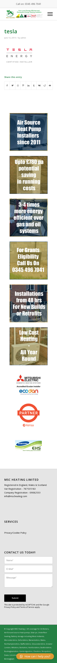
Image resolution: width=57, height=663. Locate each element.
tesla (10, 31)
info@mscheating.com (15, 496)
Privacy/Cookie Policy (15, 532)
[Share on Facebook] (7, 85)
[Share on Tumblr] (33, 85)
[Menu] (48, 14)
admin (23, 38)
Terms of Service (27, 607)
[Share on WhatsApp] (18, 85)
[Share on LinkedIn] (28, 85)
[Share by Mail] (50, 85)
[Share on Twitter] (12, 85)
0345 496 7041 (33, 4)
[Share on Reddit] (44, 85)
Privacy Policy (10, 607)
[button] (35, 656)
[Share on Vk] (39, 85)
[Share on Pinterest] (23, 85)
